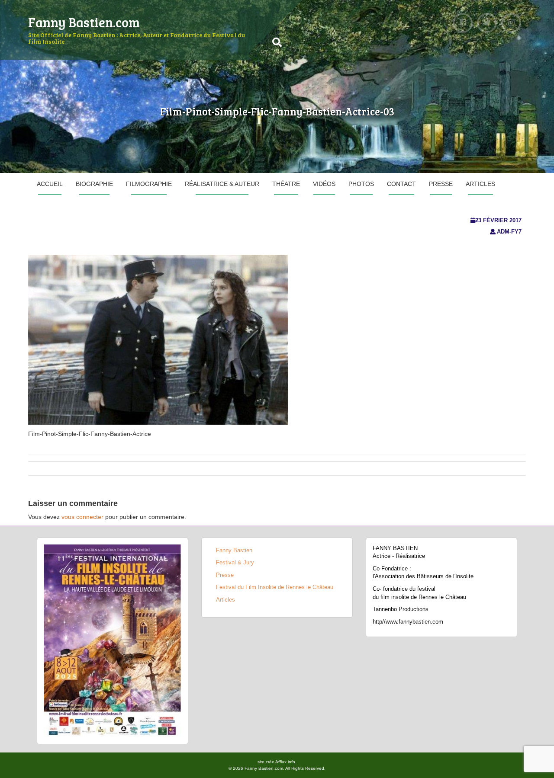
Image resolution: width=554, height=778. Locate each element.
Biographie (94, 183)
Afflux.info (285, 761)
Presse (441, 183)
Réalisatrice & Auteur (222, 183)
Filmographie (149, 183)
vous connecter (82, 516)
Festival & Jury (235, 562)
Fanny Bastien (234, 550)
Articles (480, 183)
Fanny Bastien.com (84, 22)
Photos (361, 183)
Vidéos (324, 183)
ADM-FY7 (509, 231)
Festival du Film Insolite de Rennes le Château (274, 587)
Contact (401, 183)
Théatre (286, 183)
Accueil (50, 183)
